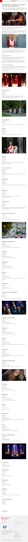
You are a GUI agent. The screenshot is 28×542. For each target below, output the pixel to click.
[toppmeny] (1, 1)
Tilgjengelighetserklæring (17, 537)
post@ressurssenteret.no (6, 533)
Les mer (3, 99)
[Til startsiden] (6, 518)
